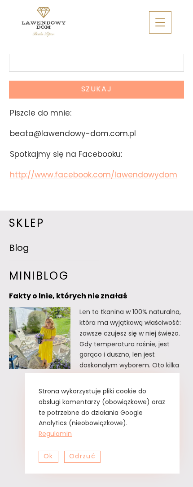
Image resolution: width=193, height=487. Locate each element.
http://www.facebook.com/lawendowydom (93, 175)
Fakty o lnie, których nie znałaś (68, 296)
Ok (48, 456)
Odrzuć (82, 456)
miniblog (39, 277)
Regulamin (55, 434)
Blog (19, 248)
